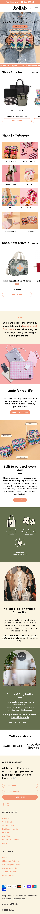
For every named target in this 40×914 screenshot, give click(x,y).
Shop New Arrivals (15, 243)
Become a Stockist (10, 839)
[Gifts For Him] (17, 93)
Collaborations (19, 899)
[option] (20, 37)
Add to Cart (17, 121)
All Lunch (29, 185)
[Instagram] (8, 804)
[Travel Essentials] (29, 150)
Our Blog (6, 836)
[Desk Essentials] (11, 220)
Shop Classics (8, 895)
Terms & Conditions (10, 872)
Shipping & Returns (10, 861)
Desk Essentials (11, 231)
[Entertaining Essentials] (29, 197)
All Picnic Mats (11, 161)
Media (4, 843)
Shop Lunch (20, 500)
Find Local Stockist (10, 829)
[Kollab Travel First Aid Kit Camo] (17, 263)
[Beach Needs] (29, 220)
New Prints (6, 899)
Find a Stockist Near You (20, 722)
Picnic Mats (32, 895)
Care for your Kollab (11, 864)
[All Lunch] (29, 173)
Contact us (7, 822)
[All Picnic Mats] (11, 150)
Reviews (5, 832)
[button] (14, 60)
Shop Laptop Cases (20, 412)
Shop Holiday (20, 895)
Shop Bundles (12, 72)
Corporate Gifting (10, 868)
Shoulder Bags (11, 208)
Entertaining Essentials (29, 208)
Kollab (11, 910)
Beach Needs (29, 231)
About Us (6, 818)
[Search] (31, 8)
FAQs (4, 857)
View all (35, 73)
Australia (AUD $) (10, 904)
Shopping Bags (11, 185)
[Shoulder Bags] (11, 197)
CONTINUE (20, 797)
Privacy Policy (8, 875)
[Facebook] (3, 804)
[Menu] (3, 8)
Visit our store (8, 825)
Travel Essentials (29, 161)
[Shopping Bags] (11, 173)
